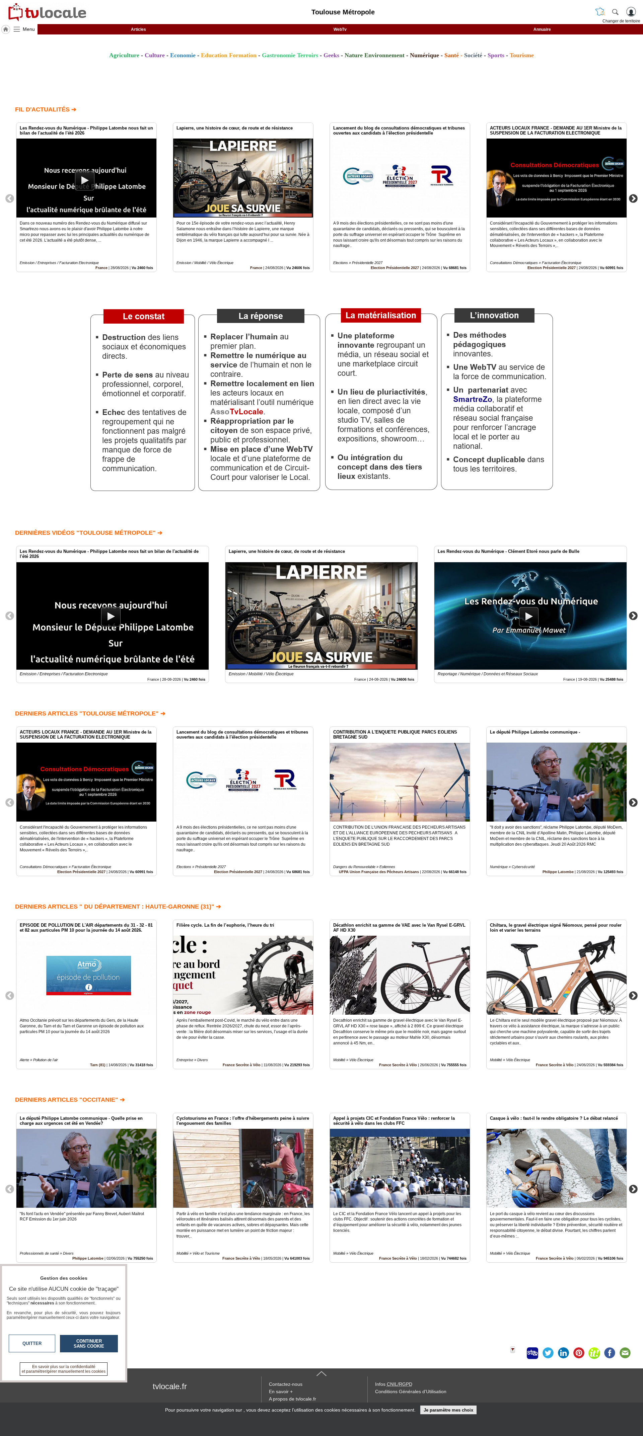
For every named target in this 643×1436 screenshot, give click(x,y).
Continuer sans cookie (89, 1344)
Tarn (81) (97, 1065)
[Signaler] (517, 1353)
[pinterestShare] (578, 1353)
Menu (29, 29)
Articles (138, 29)
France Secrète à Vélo (242, 1065)
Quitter (32, 1343)
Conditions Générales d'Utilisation (410, 1391)
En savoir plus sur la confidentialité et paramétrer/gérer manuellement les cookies (63, 1369)
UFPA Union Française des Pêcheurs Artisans (379, 872)
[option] (86, 197)
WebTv (340, 29)
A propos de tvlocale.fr (292, 1399)
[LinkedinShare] (563, 1353)
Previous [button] (10, 198)
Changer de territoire (621, 21)
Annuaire (542, 29)
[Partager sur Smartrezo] (532, 1353)
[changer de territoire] (600, 12)
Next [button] (633, 198)
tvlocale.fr (170, 1386)
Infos (393, 1384)
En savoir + (281, 1391)
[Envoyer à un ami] (625, 1353)
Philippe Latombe (558, 872)
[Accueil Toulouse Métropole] (5, 29)
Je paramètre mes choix (448, 1410)
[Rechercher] (615, 12)
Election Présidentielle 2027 (395, 268)
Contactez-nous (285, 1384)
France (101, 268)
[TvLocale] (46, 12)
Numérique (424, 55)
